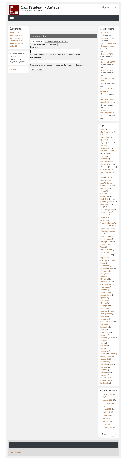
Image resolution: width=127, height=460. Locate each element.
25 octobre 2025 (16, 35)
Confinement (105, 271)
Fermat (103, 348)
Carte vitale (104, 287)
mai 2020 (106, 415)
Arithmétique (105, 196)
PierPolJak (104, 199)
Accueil (36, 29)
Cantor (112, 338)
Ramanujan (104, 266)
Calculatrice (104, 362)
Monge (102, 282)
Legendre (103, 258)
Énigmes (103, 338)
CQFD (102, 169)
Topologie (103, 311)
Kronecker (104, 367)
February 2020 (108, 403)
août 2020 (106, 424)
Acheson (110, 215)
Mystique (103, 303)
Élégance (103, 268)
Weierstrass (104, 332)
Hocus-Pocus (105, 239)
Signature (103, 228)
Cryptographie (105, 284)
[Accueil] (14, 10)
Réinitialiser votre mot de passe (44, 44)
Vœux (102, 223)
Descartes (104, 316)
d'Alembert (104, 260)
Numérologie (105, 300)
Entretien (103, 151)
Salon (111, 210)
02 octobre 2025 (16, 41)
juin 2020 (106, 418)
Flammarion (104, 137)
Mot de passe (35, 57)
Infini (111, 364)
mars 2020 (107, 409)
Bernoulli (103, 370)
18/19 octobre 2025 (17, 38)
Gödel (102, 356)
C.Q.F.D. (113, 151)
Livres (102, 140)
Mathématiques (106, 132)
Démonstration (105, 161)
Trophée (103, 210)
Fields (102, 215)
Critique (106, 153)
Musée (111, 212)
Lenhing (103, 242)
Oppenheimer (105, 204)
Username (34, 47)
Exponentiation (105, 295)
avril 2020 (106, 412)
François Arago (106, 273)
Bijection (103, 364)
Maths (111, 164)
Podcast (111, 202)
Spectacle (104, 319)
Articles (112, 167)
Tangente (109, 207)
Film (109, 169)
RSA (110, 282)
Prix (101, 207)
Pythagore (104, 298)
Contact (14, 69)
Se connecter (38, 41)
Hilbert (112, 354)
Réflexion (103, 354)
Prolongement (105, 292)
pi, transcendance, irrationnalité (106, 380)
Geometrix (104, 220)
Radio (102, 244)
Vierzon (103, 212)
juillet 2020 (107, 421)
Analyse (103, 330)
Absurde (103, 290)
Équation (103, 335)
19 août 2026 (15, 33)
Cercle (102, 343)
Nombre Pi (110, 225)
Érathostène (104, 372)
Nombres (103, 156)
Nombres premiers (107, 175)
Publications (104, 159)
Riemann (110, 223)
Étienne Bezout (106, 255)
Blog (102, 129)
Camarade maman (107, 38)
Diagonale (104, 340)
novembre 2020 (109, 427)
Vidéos (102, 135)
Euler (102, 177)
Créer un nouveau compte (56, 41)
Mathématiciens (106, 172)
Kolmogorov (104, 306)
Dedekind (103, 378)
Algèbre (103, 143)
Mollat (112, 268)
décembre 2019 (109, 394)
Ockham (103, 375)
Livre (111, 143)
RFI (101, 225)
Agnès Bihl (104, 217)
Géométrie (104, 346)
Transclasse (105, 252)
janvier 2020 (107, 400)
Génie (111, 242)
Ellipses (103, 164)
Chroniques (104, 193)
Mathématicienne (106, 250)
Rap (109, 236)
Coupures (104, 351)
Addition (109, 314)
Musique (103, 167)
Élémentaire (104, 308)
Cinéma (103, 191)
